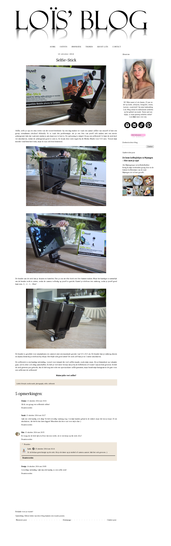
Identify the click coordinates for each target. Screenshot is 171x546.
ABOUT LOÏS (102, 47)
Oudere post (111, 520)
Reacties (27, 444)
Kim (22, 432)
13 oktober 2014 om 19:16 (36, 401)
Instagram (101, 367)
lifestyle (23, 384)
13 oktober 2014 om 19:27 (36, 415)
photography (39, 384)
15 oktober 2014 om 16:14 (45, 449)
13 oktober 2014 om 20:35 (34, 432)
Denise (23, 401)
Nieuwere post (21, 520)
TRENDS (89, 47)
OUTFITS (63, 47)
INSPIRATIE (76, 47)
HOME (52, 47)
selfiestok (51, 384)
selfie (46, 384)
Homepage (67, 520)
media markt (31, 384)
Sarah (23, 415)
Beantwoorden (26, 408)
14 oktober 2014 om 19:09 (36, 466)
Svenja (23, 466)
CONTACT (116, 47)
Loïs (30, 449)
